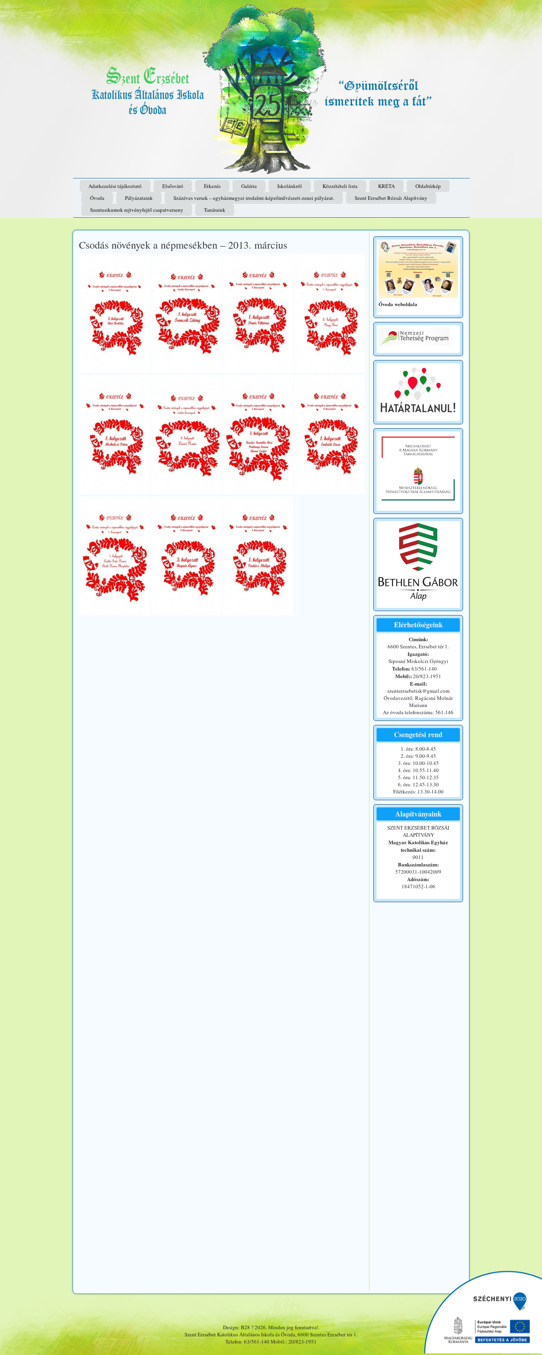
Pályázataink (139, 197)
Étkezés (212, 186)
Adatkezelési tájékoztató (115, 186)
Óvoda (97, 197)
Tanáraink (214, 209)
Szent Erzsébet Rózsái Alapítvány (391, 197)
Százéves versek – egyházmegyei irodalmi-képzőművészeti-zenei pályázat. (253, 197)
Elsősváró (172, 186)
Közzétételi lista (340, 186)
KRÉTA (386, 186)
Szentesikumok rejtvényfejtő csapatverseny (136, 209)
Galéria (249, 186)
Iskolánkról (289, 186)
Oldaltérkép (428, 186)
